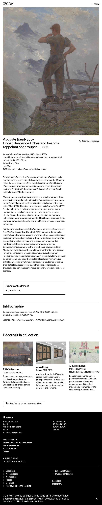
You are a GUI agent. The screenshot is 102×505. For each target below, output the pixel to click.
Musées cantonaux (64, 474)
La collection (14, 290)
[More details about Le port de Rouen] (18, 354)
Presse (9, 480)
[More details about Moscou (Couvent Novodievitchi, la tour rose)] (84, 352)
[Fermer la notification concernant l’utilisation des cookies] (96, 499)
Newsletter (11, 477)
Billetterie (10, 471)
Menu (97, 4)
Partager (95, 141)
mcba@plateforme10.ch (14, 461)
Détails (84, 141)
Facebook (56, 481)
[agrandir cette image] (51, 71)
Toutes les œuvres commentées (23, 403)
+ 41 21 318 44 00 (10, 458)
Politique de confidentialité (18, 486)
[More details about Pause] (51, 353)
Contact (10, 483)
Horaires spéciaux (14, 432)
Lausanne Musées (63, 471)
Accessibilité (12, 474)
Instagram (57, 484)
